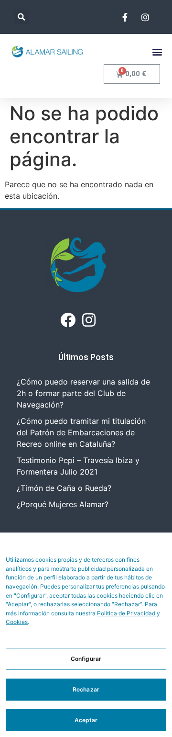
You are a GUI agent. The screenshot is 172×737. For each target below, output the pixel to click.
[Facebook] (68, 319)
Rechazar (86, 689)
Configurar (86, 658)
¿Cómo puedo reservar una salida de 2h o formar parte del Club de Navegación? (83, 393)
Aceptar (86, 720)
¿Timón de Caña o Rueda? (64, 488)
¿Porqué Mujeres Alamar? (62, 504)
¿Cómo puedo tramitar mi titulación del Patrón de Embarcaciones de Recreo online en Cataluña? (81, 432)
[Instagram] (89, 319)
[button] (21, 17)
